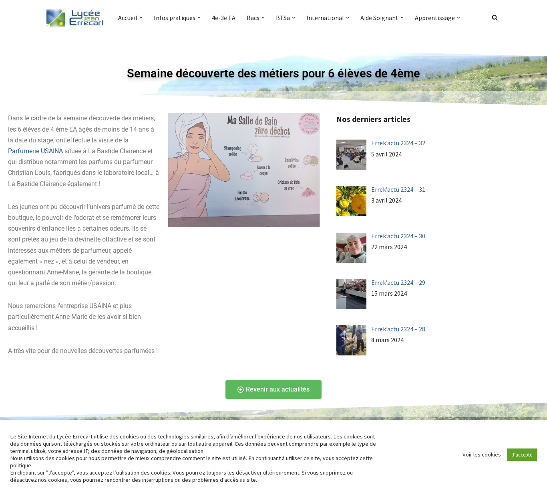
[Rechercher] (495, 17)
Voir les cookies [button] (482, 454)
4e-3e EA (223, 18)
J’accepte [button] (522, 454)
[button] (141, 17)
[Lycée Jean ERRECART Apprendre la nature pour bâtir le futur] (75, 17)
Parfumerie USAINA (35, 151)
